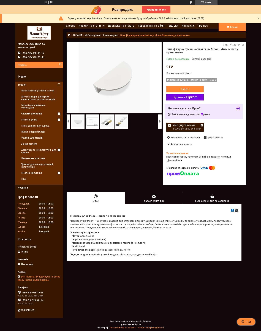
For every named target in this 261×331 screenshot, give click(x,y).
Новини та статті (90, 25)
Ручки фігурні (110, 35)
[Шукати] (60, 65)
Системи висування (31, 113)
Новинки (23, 187)
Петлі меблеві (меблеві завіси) (37, 90)
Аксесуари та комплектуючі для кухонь (38, 151)
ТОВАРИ (77, 35)
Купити (185, 89)
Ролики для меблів (31, 137)
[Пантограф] (39, 33)
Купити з (179, 97)
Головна (70, 25)
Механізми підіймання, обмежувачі (33, 106)
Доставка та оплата (121, 25)
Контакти (188, 25)
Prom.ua (147, 321)
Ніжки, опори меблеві (33, 131)
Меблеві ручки (92, 35)
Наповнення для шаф (33, 158)
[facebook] (232, 210)
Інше (23, 178)
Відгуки (173, 25)
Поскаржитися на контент (122, 327)
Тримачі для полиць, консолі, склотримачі (37, 165)
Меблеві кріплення (31, 172)
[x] (236, 210)
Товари (22, 84)
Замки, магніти (29, 143)
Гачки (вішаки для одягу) (35, 125)
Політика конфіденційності (150, 327)
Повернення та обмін (151, 25)
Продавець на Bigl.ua (130, 324)
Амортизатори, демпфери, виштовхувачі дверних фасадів (38, 98)
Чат (249, 321)
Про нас (203, 25)
